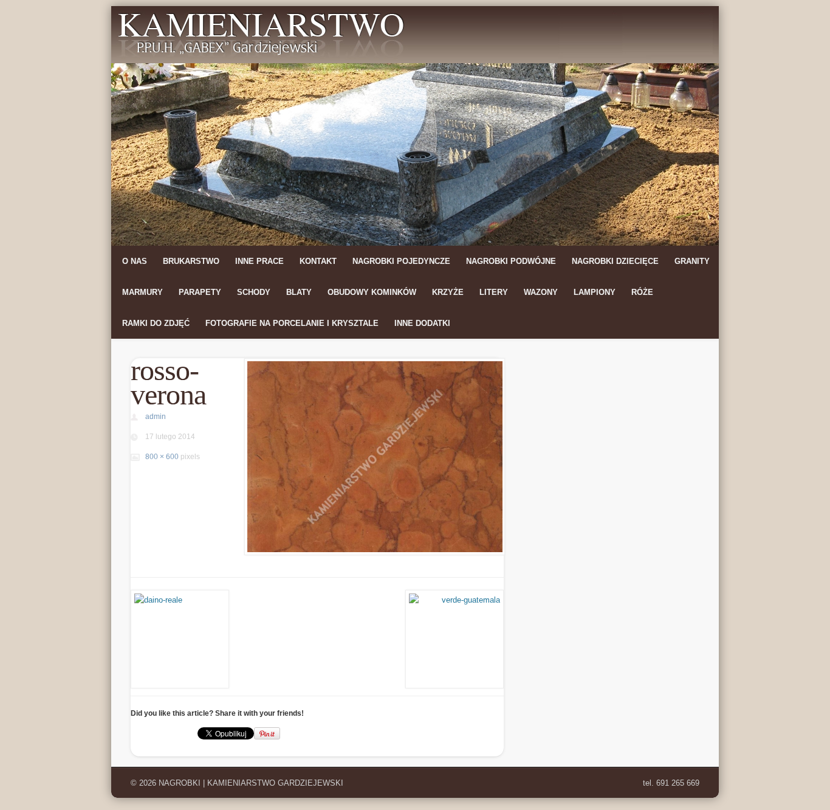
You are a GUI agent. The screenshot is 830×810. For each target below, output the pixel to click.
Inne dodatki (422, 323)
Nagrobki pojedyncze (401, 261)
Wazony (541, 292)
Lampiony (595, 292)
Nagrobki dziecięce (615, 261)
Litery (493, 292)
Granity (692, 261)
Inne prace (259, 261)
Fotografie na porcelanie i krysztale (292, 323)
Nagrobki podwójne (511, 261)
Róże (642, 292)
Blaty (299, 292)
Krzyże (448, 292)
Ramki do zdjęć (156, 323)
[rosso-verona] (373, 456)
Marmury (142, 292)
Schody (253, 292)
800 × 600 (162, 456)
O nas (134, 261)
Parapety (200, 292)
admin (155, 416)
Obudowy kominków (372, 292)
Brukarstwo (191, 261)
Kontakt (318, 261)
